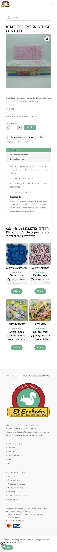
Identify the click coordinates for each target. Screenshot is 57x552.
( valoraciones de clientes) (28, 116)
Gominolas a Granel (25, 97)
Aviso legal (12, 491)
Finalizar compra (15, 455)
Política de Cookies (15, 487)
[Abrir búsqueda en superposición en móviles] (28, 18)
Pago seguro (13, 499)
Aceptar (8, 547)
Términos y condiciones (17, 495)
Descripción (15, 150)
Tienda (10, 459)
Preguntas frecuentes (16, 472)
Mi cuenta (12, 447)
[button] (46, 38)
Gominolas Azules (43, 97)
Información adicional (19, 154)
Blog (9, 463)
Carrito (11, 451)
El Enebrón (10, 97)
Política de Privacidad (16, 484)
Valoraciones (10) (17, 159)
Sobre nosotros (14, 480)
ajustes (19, 542)
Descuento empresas (16, 443)
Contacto (11, 476)
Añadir (30, 127)
